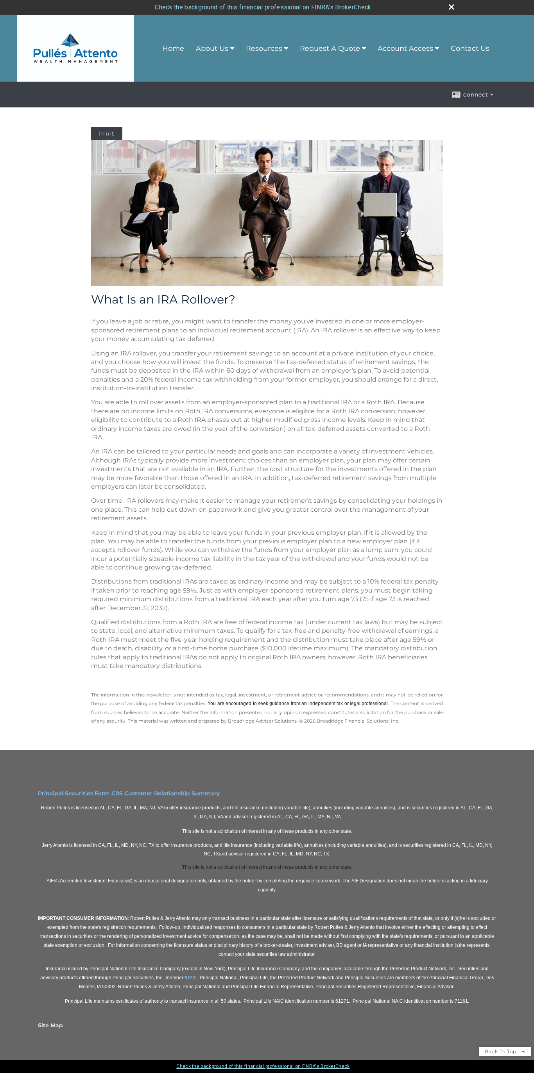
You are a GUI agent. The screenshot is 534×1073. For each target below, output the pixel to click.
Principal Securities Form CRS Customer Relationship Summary (129, 793)
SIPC (190, 977)
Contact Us (470, 48)
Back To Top (501, 1051)
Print (107, 133)
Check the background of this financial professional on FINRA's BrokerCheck (263, 7)
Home (173, 48)
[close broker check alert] (451, 7)
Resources (264, 48)
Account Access (405, 48)
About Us (212, 48)
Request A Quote (330, 48)
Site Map (50, 1025)
